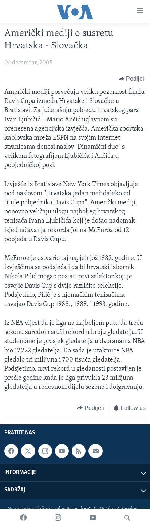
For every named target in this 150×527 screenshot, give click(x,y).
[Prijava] (95, 451)
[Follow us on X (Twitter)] (28, 451)
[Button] (132, 79)
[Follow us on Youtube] (62, 451)
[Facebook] (23, 518)
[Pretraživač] (127, 518)
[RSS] (79, 451)
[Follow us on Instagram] (45, 451)
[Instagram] (58, 518)
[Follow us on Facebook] (11, 451)
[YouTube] (93, 518)
